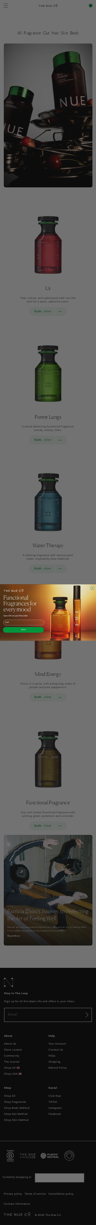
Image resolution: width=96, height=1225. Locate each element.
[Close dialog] (92, 588)
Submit (23, 630)
